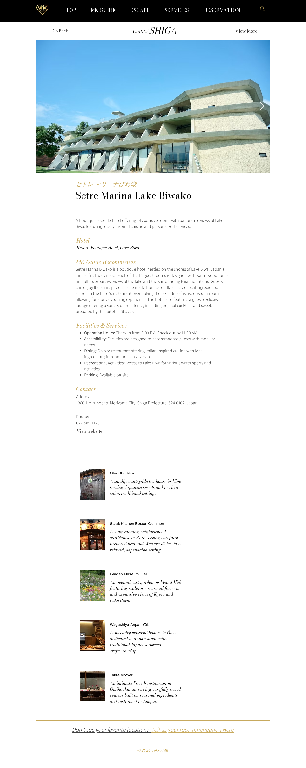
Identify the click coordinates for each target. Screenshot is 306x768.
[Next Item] (262, 106)
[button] (222, 10)
